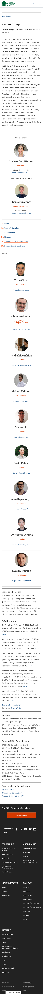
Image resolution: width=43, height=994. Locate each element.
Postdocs (26, 852)
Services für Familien (31, 903)
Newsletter (6, 895)
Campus (27, 883)
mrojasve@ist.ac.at (21, 509)
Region (25, 919)
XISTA (4, 964)
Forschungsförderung (10, 862)
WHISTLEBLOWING (8, 987)
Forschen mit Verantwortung (7, 867)
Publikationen (9, 232)
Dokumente (6, 972)
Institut (6, 930)
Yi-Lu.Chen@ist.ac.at (21, 290)
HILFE (4, 991)
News (4, 887)
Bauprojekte (27, 895)
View (4, 634)
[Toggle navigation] (40, 4)
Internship (27, 856)
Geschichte (6, 952)
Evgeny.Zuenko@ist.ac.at (21, 581)
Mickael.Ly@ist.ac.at (21, 437)
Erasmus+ (27, 911)
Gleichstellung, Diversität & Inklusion (10, 947)
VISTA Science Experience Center (30, 861)
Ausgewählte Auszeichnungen (16, 241)
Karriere (7, 237)
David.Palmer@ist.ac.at (21, 473)
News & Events (10, 883)
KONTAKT (5, 983)
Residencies (6, 956)
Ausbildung (6, 16)
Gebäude (26, 891)
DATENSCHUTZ (28, 987)
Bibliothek (5, 858)
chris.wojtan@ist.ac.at (20, 172)
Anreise (26, 887)
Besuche (26, 915)
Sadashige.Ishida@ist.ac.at (22, 365)
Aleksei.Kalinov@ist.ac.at (20, 401)
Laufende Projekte (11, 228)
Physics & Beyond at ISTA (13, 796)
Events (4, 891)
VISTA (4, 960)
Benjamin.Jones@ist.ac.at (21, 213)
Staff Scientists (7, 854)
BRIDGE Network (8, 968)
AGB (24, 991)
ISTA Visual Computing (12, 793)
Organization (6, 938)
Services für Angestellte (32, 907)
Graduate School (29, 848)
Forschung (8, 844)
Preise (4, 942)
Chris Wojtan (16, 708)
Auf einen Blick (7, 934)
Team (6, 223)
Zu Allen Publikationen (11, 705)
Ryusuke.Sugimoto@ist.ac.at (21, 545)
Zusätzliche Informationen (14, 246)
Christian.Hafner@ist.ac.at (22, 329)
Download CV (8, 790)
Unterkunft (27, 899)
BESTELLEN (21, 815)
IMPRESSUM (27, 983)
